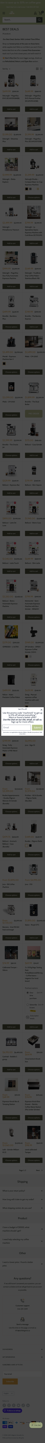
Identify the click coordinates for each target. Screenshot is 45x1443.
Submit (37, 727)
